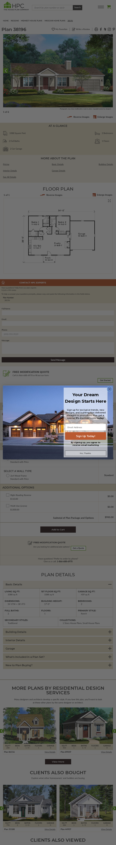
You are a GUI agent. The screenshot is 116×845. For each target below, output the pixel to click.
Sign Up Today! (85, 436)
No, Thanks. (85, 453)
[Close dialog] (109, 389)
